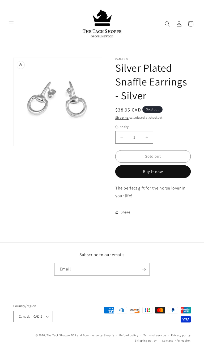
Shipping (122, 117)
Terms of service (154, 335)
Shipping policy (146, 340)
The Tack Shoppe (58, 335)
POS (73, 335)
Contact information (176, 340)
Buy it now (153, 171)
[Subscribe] (144, 269)
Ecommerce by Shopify (98, 335)
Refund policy (128, 335)
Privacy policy (181, 335)
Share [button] (125, 212)
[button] (11, 24)
